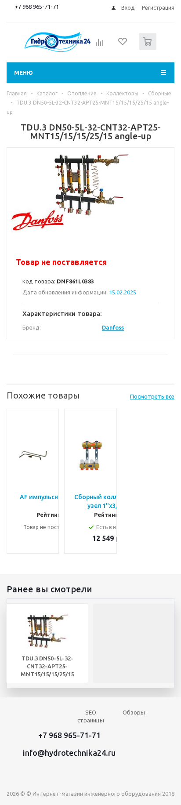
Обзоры (134, 712)
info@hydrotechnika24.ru (69, 752)
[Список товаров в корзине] (148, 48)
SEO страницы (90, 716)
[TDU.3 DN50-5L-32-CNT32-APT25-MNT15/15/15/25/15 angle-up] (90, 185)
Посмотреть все (152, 396)
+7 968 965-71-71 (36, 7)
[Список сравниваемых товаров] (99, 45)
